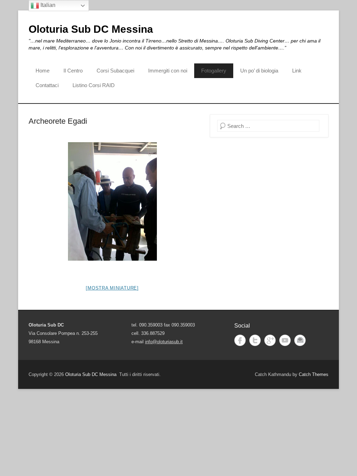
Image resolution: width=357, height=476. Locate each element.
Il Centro (73, 71)
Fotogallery (213, 71)
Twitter (255, 340)
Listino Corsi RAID (94, 85)
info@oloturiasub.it (164, 341)
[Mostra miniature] (112, 288)
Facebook (240, 340)
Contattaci (47, 85)
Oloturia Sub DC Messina (91, 29)
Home (43, 71)
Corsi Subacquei (115, 71)
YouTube (285, 340)
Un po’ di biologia (259, 71)
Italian (47, 5)
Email (300, 340)
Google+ (270, 340)
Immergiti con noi (167, 71)
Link (297, 71)
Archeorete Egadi (58, 121)
